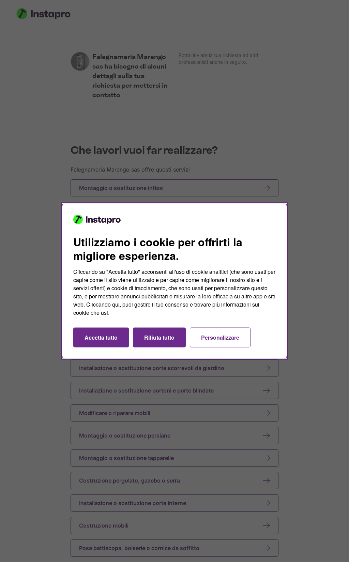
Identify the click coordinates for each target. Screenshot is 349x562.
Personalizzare (220, 337)
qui (116, 304)
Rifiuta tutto (159, 337)
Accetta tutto (101, 337)
